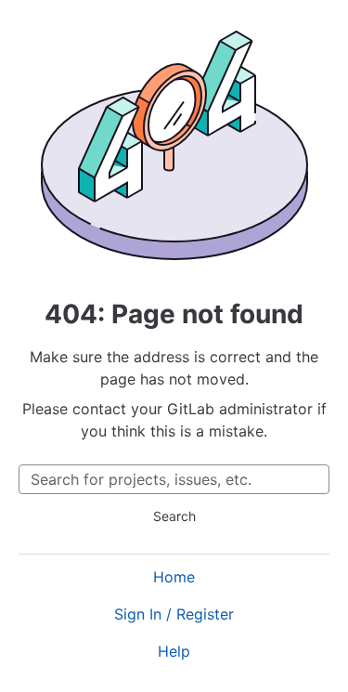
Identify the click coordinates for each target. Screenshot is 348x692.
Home (174, 577)
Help (174, 651)
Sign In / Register (174, 614)
